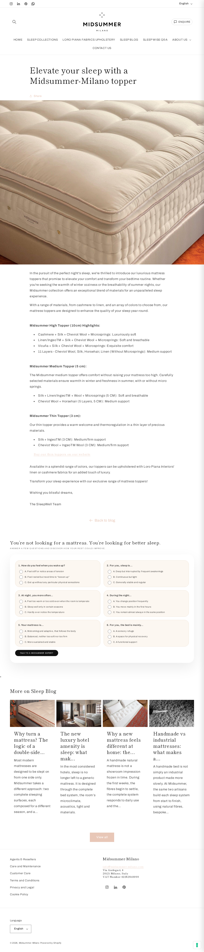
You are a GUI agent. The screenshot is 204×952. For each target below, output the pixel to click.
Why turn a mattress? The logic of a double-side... (31, 742)
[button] (14, 22)
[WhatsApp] (33, 4)
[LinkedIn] (18, 4)
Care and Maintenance (25, 866)
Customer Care (20, 873)
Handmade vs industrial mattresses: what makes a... (169, 745)
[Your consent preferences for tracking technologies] (197, 945)
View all (102, 837)
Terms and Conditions (24, 880)
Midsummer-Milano (29, 943)
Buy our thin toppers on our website (62, 454)
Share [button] (38, 96)
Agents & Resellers (23, 859)
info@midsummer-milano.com (123, 866)
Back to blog (105, 520)
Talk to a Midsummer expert (36, 653)
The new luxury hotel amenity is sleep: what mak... (74, 745)
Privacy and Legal (22, 887)
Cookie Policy (19, 894)
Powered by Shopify (51, 943)
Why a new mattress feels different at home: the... (124, 742)
